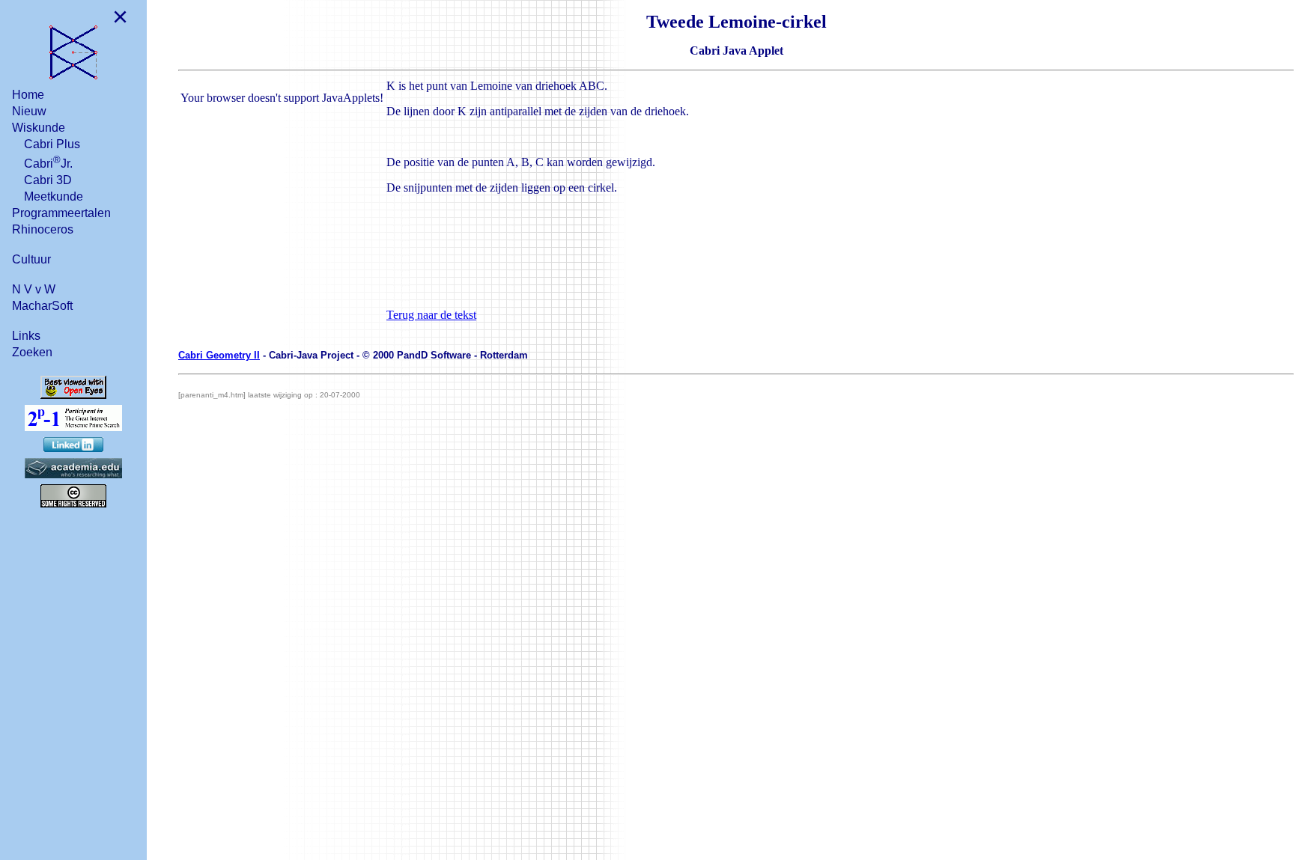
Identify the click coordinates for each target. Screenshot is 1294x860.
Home (28, 94)
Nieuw (29, 111)
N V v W (33, 289)
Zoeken (32, 352)
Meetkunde (53, 196)
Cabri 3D (48, 180)
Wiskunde (38, 127)
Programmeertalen (61, 213)
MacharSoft (42, 305)
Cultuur (31, 259)
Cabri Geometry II (219, 355)
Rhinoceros (42, 229)
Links (26, 335)
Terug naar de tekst (431, 314)
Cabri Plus (52, 144)
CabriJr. (48, 162)
